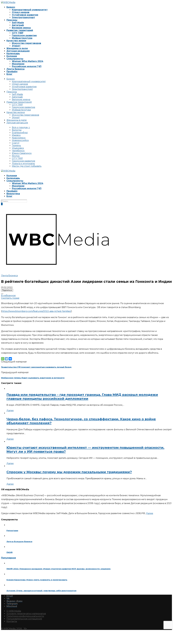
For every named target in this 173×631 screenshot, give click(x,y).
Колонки (11, 56)
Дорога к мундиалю (23, 163)
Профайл (11, 71)
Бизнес (10, 7)
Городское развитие (24, 35)
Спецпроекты (14, 58)
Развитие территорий (19, 30)
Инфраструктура (22, 38)
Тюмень (16, 145)
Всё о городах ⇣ (21, 127)
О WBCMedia (13, 611)
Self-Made (18, 22)
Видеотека (13, 193)
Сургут (15, 143)
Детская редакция (18, 51)
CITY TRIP (17, 33)
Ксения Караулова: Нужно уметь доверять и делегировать (36, 580)
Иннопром (18, 64)
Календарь (13, 53)
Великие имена (21, 27)
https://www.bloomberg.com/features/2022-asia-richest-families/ (36, 311)
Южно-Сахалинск (22, 153)
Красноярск (19, 137)
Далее (10, 410)
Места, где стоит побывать (26, 166)
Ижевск (16, 135)
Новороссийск (20, 140)
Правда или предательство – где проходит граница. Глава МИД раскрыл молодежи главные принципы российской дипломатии (82, 397)
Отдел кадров (20, 12)
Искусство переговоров (26, 43)
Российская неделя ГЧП (26, 66)
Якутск (16, 155)
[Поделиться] (2, 293)
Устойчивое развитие (25, 15)
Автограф (18, 25)
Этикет (16, 45)
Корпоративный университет (30, 9)
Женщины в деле (17, 48)
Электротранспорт (23, 17)
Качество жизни (16, 40)
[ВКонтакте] (10, 358)
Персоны (11, 20)
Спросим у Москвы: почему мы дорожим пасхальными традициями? (69, 472)
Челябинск (18, 150)
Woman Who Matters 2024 (27, 61)
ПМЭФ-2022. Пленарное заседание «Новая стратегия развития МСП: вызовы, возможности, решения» (58, 569)
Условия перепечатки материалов (26, 613)
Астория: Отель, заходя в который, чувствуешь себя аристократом (41, 590)
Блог (9, 74)
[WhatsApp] (2, 358)
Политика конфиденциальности (25, 616)
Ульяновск (18, 148)
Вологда (16, 130)
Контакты (11, 621)
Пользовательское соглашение (24, 618)
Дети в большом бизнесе (19, 541)
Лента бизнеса (15, 69)
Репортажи (12, 530)
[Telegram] (6, 358)
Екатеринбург (20, 132)
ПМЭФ (9, 552)
